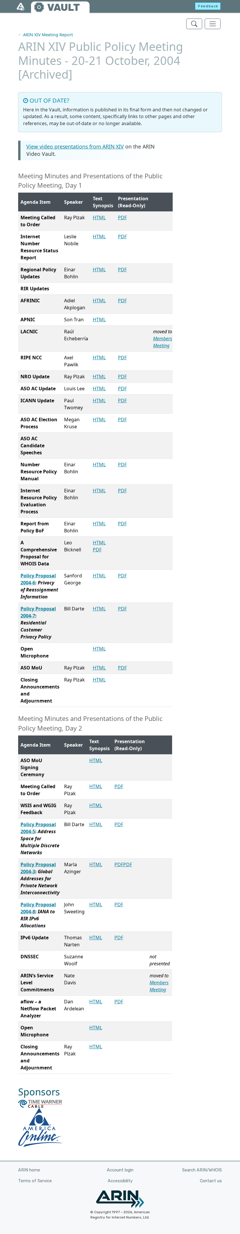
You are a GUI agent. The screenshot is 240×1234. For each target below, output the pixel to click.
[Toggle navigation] (213, 23)
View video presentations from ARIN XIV (75, 146)
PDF (122, 217)
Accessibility (120, 1180)
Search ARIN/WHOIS (202, 1170)
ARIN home (29, 1170)
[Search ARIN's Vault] (194, 23)
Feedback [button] (208, 6)
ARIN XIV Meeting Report (48, 34)
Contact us (211, 1180)
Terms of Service (35, 1180)
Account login (120, 1170)
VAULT (63, 7)
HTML (99, 217)
